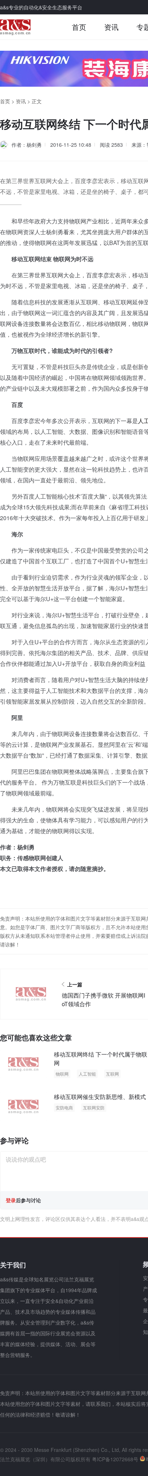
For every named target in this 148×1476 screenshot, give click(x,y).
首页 (79, 27)
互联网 (112, 1074)
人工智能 (87, 1074)
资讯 (111, 27)
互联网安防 (94, 1107)
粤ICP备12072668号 (115, 1459)
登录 (11, 1200)
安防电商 (64, 1107)
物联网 (62, 1074)
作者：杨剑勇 (26, 144)
